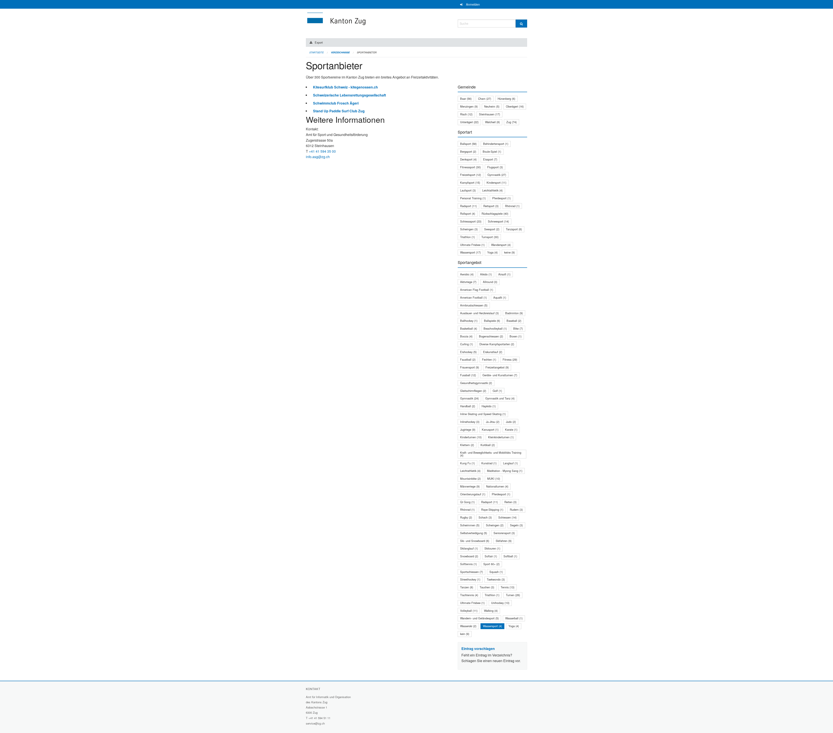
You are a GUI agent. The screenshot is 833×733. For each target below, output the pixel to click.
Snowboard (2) (469, 556)
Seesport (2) (491, 229)
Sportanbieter (367, 52)
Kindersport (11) (496, 182)
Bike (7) (518, 328)
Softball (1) (510, 556)
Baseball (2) (514, 321)
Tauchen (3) (487, 587)
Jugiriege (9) (467, 429)
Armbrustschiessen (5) (473, 305)
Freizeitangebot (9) (497, 367)
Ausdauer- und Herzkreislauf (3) (479, 313)
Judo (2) (511, 422)
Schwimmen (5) (469, 525)
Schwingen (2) (494, 525)
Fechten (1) (489, 359)
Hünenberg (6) (506, 99)
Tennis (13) (507, 587)
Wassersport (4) (492, 626)
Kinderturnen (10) (471, 437)
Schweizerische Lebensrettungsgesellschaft (349, 95)
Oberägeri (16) (515, 106)
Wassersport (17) (470, 252)
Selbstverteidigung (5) (473, 533)
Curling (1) (466, 344)
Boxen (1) (515, 336)
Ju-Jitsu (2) (492, 422)
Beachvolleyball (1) (495, 328)
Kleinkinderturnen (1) (501, 437)
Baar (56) (466, 99)
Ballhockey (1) (468, 321)
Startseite (316, 52)
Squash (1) (496, 572)
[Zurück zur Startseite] (362, 22)
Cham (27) (484, 99)
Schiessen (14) (507, 517)
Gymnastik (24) (469, 398)
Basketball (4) (468, 328)
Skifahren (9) (504, 541)
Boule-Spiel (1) (492, 151)
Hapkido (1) (489, 406)
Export (319, 42)
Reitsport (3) (490, 206)
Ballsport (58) (468, 144)
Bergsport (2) (468, 151)
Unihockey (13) (500, 603)
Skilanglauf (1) (469, 548)
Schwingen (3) (469, 229)
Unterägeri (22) (469, 122)
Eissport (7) (490, 159)
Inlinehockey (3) (469, 422)
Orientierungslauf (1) (472, 494)
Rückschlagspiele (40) (495, 213)
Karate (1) (511, 429)
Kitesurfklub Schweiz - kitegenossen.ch (345, 87)
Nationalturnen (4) (497, 486)
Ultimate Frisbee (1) (472, 245)
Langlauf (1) (510, 463)
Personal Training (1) (473, 198)
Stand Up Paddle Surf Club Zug (339, 110)
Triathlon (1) (467, 237)
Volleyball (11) (468, 611)
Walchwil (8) (492, 122)
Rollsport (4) (467, 213)
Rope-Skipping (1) (492, 509)
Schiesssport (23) (470, 221)
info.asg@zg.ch (318, 156)
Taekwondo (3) (496, 579)
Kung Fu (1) (467, 463)
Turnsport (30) (489, 237)
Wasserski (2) (468, 626)
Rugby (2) (466, 517)
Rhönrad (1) (512, 206)
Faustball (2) (468, 359)
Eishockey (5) (468, 352)
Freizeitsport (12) (470, 175)
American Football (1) (473, 297)
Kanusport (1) (490, 429)
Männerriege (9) (470, 486)
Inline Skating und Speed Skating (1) (483, 414)
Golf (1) (497, 391)
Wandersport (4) (501, 245)
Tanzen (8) (466, 587)
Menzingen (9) (469, 106)
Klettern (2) (467, 445)
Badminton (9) (514, 313)
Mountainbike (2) (470, 478)
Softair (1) (491, 556)
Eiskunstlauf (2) (492, 352)
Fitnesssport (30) (470, 167)
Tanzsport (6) (514, 229)
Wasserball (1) (514, 618)
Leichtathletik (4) (492, 190)
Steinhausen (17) (489, 114)
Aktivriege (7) (468, 282)
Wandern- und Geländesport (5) (479, 618)
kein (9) (464, 634)
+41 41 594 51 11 (319, 718)
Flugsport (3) (495, 167)
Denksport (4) (468, 159)
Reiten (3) (510, 502)
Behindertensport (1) (495, 144)
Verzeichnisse (340, 52)
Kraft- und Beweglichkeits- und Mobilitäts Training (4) (490, 453)
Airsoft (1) (504, 274)
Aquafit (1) (499, 297)
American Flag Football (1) (476, 290)
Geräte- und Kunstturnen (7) (499, 375)
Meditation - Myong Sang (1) (504, 471)
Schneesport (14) (498, 221)
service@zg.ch (315, 723)
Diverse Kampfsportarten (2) (496, 344)
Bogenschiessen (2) (491, 336)
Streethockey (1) (470, 579)
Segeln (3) (516, 525)
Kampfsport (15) (470, 182)
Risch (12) (466, 114)
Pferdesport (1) (501, 198)
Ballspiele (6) (492, 321)
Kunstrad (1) (489, 463)
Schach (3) (485, 517)
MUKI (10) (493, 478)
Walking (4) (491, 611)
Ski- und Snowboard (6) (474, 541)
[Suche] (521, 24)
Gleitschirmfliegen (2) (473, 391)
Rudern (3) (516, 509)
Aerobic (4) (467, 274)
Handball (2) (467, 406)
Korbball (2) (487, 445)
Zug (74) (511, 122)
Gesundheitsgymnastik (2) (476, 383)
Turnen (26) (513, 595)
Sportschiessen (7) (471, 572)
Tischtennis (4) (469, 595)
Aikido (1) (486, 274)
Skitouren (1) (492, 548)
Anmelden (473, 4)
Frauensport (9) (469, 367)
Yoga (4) (492, 252)
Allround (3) (490, 282)
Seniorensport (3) (504, 533)
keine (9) (509, 252)
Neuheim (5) (491, 106)
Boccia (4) (466, 336)
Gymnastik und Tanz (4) (500, 398)
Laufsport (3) (468, 190)
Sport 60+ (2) (491, 564)
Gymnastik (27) (496, 175)
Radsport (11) (468, 206)
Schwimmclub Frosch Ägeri (336, 103)
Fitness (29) (510, 359)
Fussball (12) (468, 375)
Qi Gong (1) (467, 502)
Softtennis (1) (468, 564)
